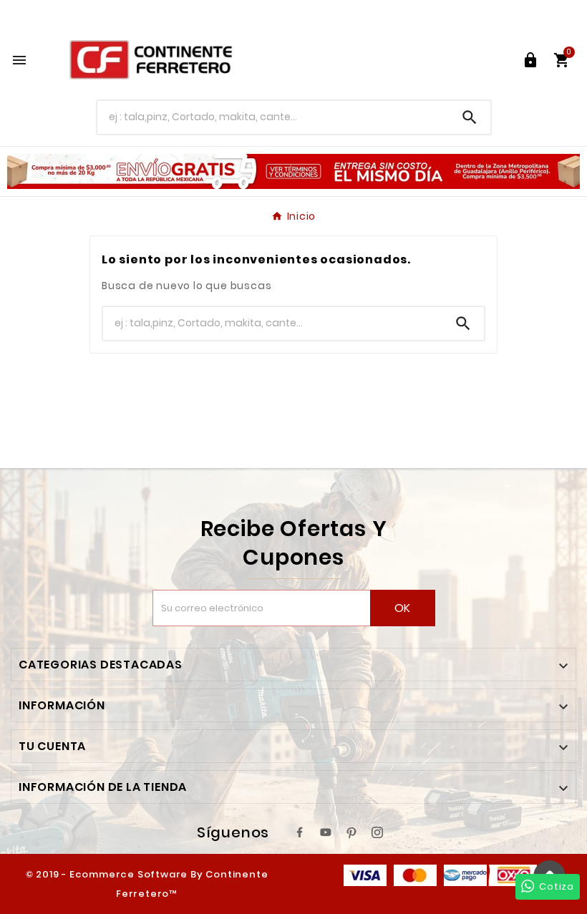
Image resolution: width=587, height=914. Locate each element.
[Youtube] (325, 832)
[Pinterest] (351, 832)
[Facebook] (300, 832)
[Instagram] (377, 832)
